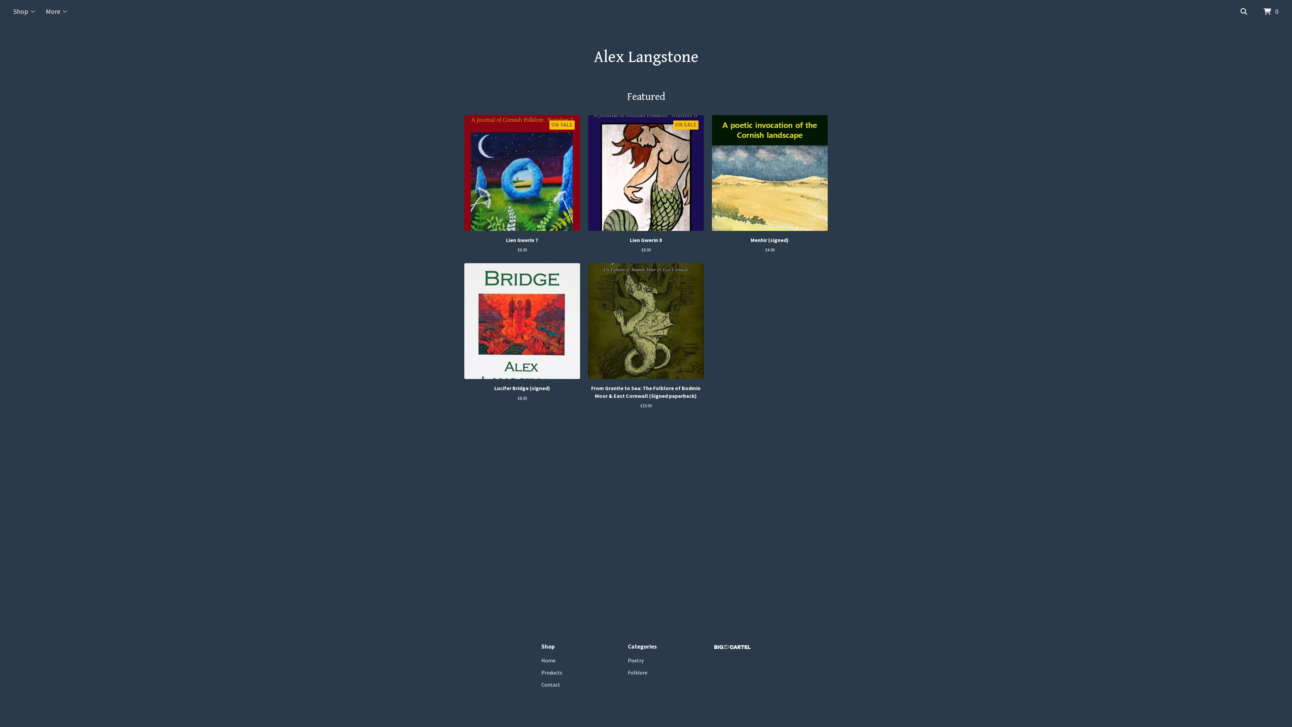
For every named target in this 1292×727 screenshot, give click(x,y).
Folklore (637, 672)
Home (548, 660)
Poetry (636, 660)
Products (551, 672)
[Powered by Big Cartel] (732, 647)
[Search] (1244, 11)
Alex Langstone (646, 57)
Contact (550, 684)
